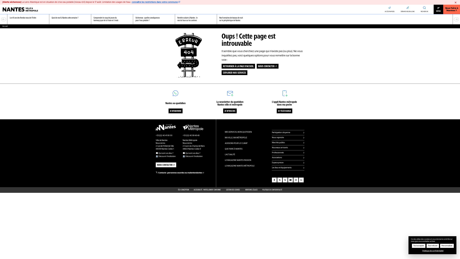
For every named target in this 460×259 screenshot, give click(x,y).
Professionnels (278, 153)
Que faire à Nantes (233, 149)
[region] (230, 19)
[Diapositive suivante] (456, 19)
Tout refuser (433, 246)
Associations (277, 158)
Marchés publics (278, 143)
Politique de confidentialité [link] (432, 251)
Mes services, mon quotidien (238, 132)
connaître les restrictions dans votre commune (155, 2)
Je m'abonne (175, 111)
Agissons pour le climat (236, 143)
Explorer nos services (234, 73)
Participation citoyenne (281, 133)
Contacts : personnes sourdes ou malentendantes (180, 173)
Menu (438, 11)
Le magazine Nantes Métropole (240, 166)
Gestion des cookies (233, 190)
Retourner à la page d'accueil (238, 66)
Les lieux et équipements (282, 168)
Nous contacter (266, 66)
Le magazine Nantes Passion (238, 160)
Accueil (5, 26)
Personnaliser (446, 246)
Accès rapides (389, 11)
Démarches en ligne (407, 11)
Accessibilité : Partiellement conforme (207, 190)
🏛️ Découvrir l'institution (166, 156)
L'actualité (230, 155)
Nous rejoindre (278, 138)
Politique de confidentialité (272, 190)
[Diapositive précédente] (3, 19)
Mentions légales (251, 190)
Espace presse (277, 163)
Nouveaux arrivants (280, 148)
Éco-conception (183, 190)
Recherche (424, 11)
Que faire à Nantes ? (451, 9)
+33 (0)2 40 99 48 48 (191, 136)
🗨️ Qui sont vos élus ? (164, 153)
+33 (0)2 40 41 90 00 (164, 136)
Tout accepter (418, 246)
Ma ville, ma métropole (236, 138)
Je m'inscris (229, 111)
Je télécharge (284, 111)
